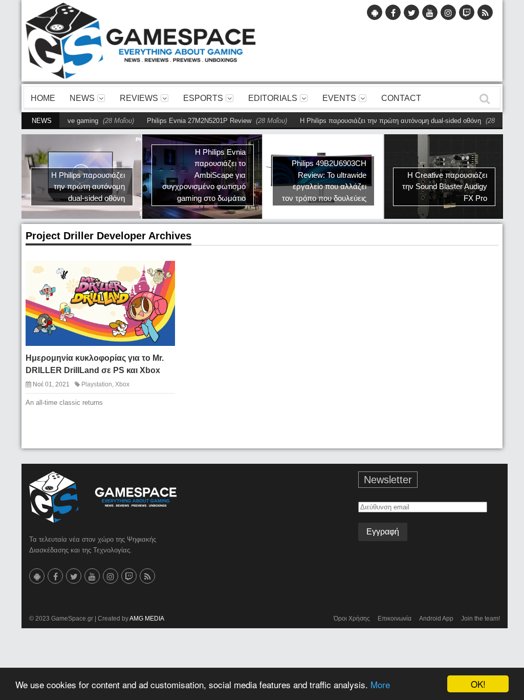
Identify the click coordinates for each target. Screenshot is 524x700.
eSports (203, 98)
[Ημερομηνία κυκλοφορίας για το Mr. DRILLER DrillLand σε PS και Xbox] (160, 276)
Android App (436, 618)
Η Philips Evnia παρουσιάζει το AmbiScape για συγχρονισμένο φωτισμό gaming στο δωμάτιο (204, 175)
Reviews (139, 98)
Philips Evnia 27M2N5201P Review (183, 121)
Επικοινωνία (394, 618)
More (380, 684)
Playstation (96, 384)
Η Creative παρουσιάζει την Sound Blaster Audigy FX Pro (444, 186)
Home (43, 98)
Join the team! (480, 618)
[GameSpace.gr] (103, 497)
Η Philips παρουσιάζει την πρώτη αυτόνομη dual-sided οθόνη (374, 121)
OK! (478, 683)
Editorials (272, 98)
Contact (401, 98)
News (82, 98)
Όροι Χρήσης (352, 618)
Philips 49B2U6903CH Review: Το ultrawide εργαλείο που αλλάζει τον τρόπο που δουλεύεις (324, 180)
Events (339, 98)
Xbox (122, 384)
